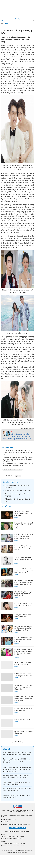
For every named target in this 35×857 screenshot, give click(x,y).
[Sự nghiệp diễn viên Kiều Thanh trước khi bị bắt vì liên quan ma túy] (7, 515)
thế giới (13, 499)
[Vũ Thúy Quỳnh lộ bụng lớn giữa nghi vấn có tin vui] (7, 665)
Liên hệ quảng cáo (17, 828)
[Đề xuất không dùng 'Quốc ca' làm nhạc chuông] (7, 711)
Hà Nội (3, 834)
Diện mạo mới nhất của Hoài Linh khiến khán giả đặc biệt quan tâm (23, 639)
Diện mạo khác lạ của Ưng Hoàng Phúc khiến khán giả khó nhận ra (24, 548)
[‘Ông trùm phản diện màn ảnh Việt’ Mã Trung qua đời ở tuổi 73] (7, 560)
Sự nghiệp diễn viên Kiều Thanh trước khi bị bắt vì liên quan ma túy (23, 513)
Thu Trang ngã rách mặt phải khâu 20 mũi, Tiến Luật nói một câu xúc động (23, 687)
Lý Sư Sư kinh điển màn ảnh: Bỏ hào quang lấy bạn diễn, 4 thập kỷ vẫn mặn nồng (23, 628)
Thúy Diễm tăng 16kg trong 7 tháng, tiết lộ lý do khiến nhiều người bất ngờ (23, 593)
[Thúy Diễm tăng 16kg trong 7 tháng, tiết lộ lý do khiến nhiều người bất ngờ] (7, 595)
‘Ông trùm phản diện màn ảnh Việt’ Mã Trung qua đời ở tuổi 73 (23, 559)
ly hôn (18, 476)
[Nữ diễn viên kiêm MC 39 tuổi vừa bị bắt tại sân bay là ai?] (7, 606)
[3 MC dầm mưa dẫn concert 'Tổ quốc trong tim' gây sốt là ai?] (7, 677)
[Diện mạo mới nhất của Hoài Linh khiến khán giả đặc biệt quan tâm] (7, 641)
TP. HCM (3, 841)
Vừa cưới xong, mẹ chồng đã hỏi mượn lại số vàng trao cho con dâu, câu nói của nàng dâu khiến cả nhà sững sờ (17, 769)
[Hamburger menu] (2, 20)
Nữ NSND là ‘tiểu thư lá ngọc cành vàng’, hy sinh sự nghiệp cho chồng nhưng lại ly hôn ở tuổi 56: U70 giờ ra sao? (18, 459)
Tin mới (6, 749)
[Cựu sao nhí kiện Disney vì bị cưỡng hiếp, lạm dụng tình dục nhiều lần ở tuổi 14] (7, 572)
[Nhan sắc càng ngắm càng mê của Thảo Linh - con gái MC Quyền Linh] (7, 526)
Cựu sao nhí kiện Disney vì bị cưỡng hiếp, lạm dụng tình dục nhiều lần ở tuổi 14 (23, 571)
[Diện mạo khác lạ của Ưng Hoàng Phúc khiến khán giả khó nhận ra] (7, 549)
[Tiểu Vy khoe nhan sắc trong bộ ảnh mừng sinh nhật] (7, 618)
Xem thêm (17, 741)
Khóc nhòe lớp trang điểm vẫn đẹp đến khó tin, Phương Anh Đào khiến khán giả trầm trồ (23, 582)
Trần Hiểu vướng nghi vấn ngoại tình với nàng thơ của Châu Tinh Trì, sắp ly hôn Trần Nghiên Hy (17, 436)
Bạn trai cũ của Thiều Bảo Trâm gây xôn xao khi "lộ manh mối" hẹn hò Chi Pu (23, 698)
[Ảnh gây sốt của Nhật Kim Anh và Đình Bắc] (7, 734)
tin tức (13, 485)
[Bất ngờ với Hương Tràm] (7, 723)
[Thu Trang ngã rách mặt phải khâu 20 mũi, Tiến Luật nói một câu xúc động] (7, 688)
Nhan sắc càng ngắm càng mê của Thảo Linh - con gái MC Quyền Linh (23, 525)
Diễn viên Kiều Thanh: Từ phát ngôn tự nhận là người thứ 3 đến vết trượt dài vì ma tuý (23, 536)
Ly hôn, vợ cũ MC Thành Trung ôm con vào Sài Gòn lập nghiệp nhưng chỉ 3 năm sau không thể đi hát (18, 452)
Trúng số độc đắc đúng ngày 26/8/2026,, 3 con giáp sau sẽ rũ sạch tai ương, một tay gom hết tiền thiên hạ (17, 761)
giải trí (23, 494)
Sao (12, 432)
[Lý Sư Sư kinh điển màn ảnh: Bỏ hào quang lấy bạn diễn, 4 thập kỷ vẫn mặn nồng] (7, 629)
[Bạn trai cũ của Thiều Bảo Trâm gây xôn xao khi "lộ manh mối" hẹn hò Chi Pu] (7, 700)
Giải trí (7, 23)
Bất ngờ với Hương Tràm (22, 719)
